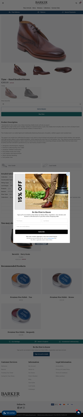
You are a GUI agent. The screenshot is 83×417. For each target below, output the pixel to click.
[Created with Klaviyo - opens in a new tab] (41, 244)
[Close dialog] (67, 174)
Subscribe (41, 231)
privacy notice (51, 238)
